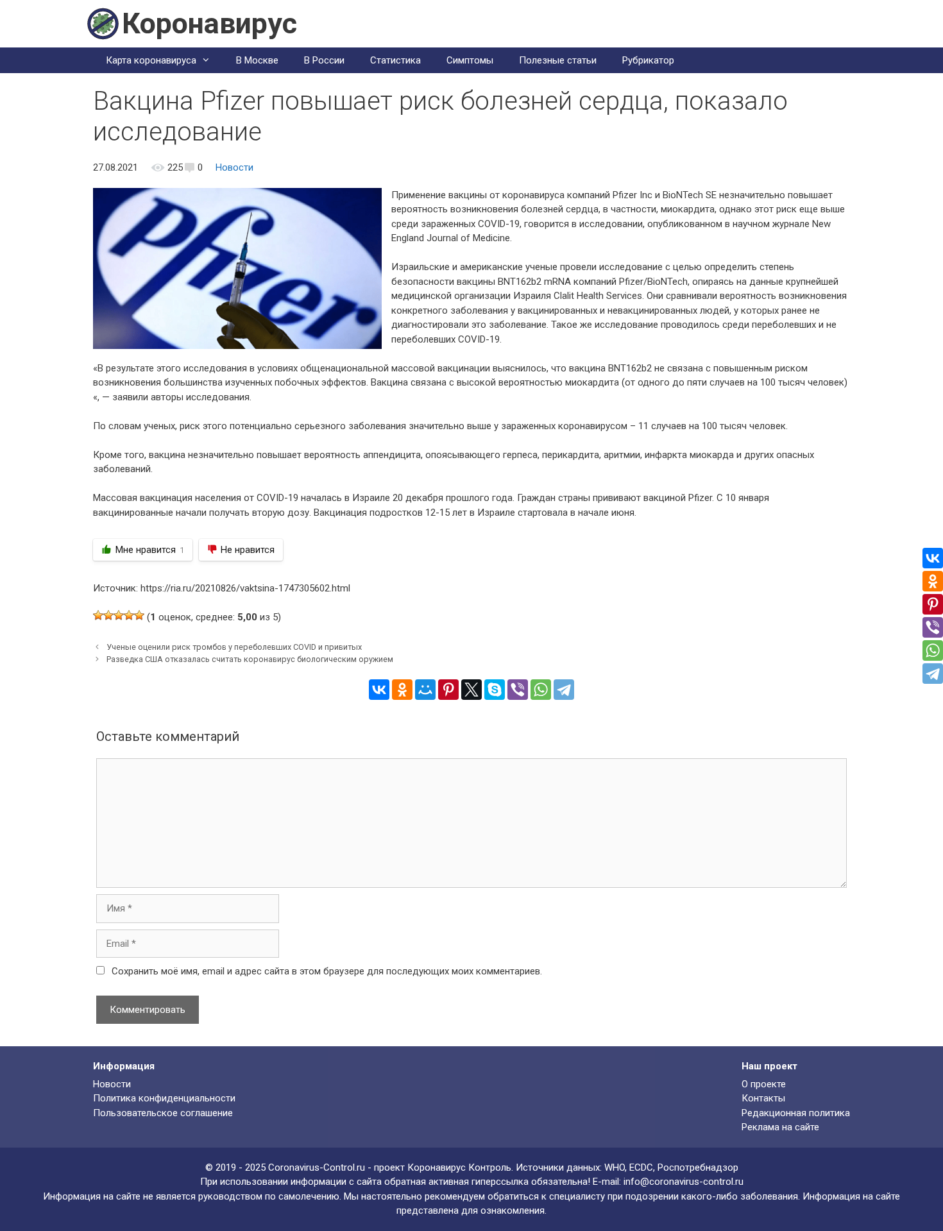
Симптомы (469, 60)
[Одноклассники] (402, 689)
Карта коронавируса (151, 60)
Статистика (395, 60)
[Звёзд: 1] (98, 615)
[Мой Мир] (425, 689)
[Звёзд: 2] (108, 615)
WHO (614, 1167)
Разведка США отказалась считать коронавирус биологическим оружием (249, 659)
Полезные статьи (558, 60)
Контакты (763, 1098)
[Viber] (517, 689)
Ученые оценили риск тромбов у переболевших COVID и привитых (234, 647)
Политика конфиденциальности (164, 1098)
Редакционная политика (796, 1113)
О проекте (764, 1084)
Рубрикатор (648, 60)
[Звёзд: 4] (129, 615)
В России (324, 60)
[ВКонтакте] (379, 689)
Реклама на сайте (780, 1127)
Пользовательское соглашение (163, 1113)
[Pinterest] (448, 689)
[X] (471, 689)
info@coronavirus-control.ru (683, 1181)
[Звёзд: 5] (139, 615)
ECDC (641, 1167)
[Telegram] (564, 689)
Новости (234, 167)
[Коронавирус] (103, 23)
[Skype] (494, 689)
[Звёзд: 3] (119, 615)
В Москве (257, 60)
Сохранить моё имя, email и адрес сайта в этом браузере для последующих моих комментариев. (327, 971)
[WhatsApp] (541, 689)
